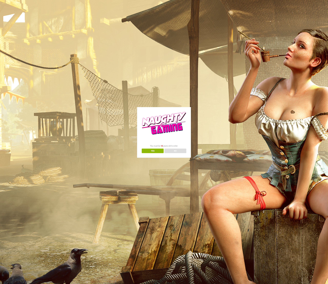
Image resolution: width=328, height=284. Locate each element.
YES (152, 150)
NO (175, 150)
